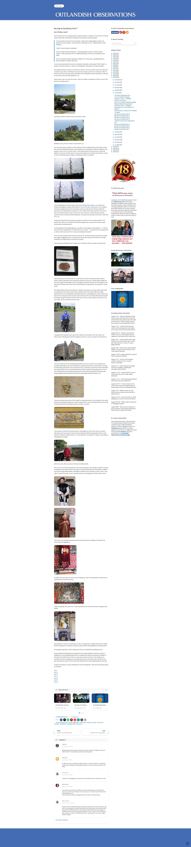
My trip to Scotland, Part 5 (122, 119)
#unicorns (79, 724)
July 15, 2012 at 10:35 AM (67, 746)
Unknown (64, 758)
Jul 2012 (117, 93)
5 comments (74, 717)
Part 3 (56, 674)
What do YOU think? (120, 100)
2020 (114, 64)
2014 (114, 74)
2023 (114, 58)
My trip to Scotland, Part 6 (122, 117)
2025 (114, 55)
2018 (114, 67)
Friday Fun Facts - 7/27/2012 (122, 99)
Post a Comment (63, 820)
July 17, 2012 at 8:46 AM (67, 786)
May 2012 (117, 134)
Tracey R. (64, 744)
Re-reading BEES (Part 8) (81, 705)
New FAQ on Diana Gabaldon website (125, 102)
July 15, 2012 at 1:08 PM (67, 760)
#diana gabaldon (74, 722)
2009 (114, 150)
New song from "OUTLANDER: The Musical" (124, 108)
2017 (114, 69)
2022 (114, 60)
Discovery (95, 151)
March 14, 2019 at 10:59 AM (68, 803)
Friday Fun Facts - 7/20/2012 (122, 105)
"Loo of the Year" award (88, 207)
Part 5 (56, 678)
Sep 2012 (117, 87)
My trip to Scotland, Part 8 (122, 114)
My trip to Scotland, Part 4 (122, 124)
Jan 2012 (117, 145)
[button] (61, 719)
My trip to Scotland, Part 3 (122, 126)
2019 (114, 65)
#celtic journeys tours (62, 722)
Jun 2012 (117, 132)
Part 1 (55, 670)
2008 (114, 152)
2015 (114, 72)
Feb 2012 (117, 142)
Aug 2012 (117, 90)
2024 (114, 57)
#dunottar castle (91, 722)
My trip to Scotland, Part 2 (122, 127)
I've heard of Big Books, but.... (122, 95)
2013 (114, 75)
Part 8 (56, 682)
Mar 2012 (117, 140)
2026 (114, 53)
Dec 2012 (117, 80)
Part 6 (56, 680)
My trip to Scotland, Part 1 (121, 129)
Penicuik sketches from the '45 (123, 104)
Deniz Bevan (65, 784)
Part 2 (56, 672)
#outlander (63, 724)
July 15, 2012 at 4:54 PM (67, 775)
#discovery (83, 722)
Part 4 (56, 676)
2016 (114, 70)
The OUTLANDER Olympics (122, 97)
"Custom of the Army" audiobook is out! (124, 121)
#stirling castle (71, 724)
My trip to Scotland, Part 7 (122, 116)
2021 (114, 62)
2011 (114, 146)
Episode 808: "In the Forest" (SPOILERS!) (104, 705)
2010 (114, 148)
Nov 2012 (117, 82)
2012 (114, 77)
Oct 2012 (117, 85)
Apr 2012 (117, 137)
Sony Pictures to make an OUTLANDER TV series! (125, 111)
